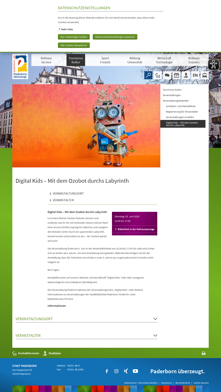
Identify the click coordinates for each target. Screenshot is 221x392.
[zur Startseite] (20, 66)
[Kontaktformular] (158, 75)
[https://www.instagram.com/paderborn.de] (116, 371)
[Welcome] (195, 75)
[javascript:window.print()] (201, 354)
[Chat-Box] (167, 75)
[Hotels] (205, 75)
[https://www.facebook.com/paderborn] (106, 371)
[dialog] (110, 26)
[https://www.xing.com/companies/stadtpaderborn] (125, 371)
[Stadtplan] (186, 75)
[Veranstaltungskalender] (176, 75)
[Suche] (148, 75)
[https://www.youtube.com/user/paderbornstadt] (135, 371)
